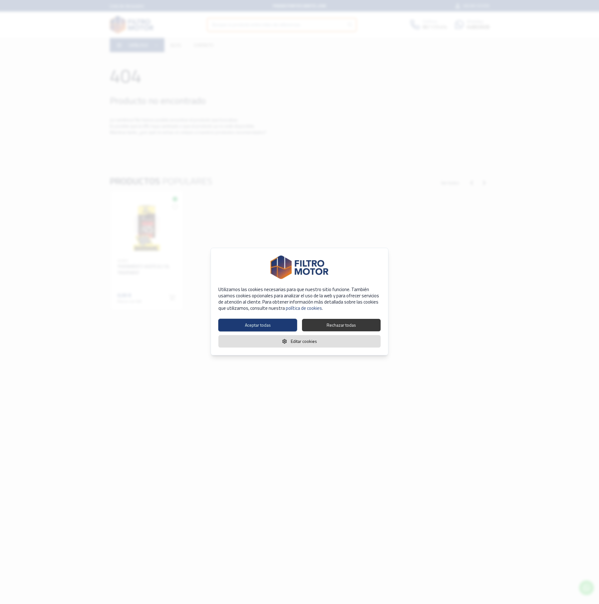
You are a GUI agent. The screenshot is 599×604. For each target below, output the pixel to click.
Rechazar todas (341, 325)
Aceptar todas (258, 325)
